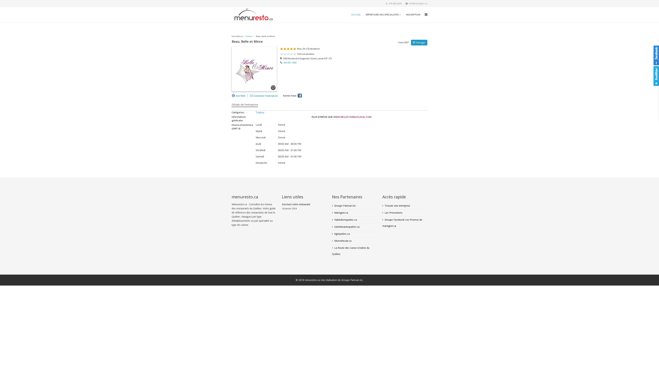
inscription (413, 14)
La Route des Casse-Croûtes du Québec (350, 251)
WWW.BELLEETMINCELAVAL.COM (352, 117)
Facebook (300, 96)
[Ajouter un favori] (273, 87)
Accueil (356, 14)
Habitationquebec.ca (345, 219)
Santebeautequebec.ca (347, 226)
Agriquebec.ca (342, 233)
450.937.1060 (290, 62)
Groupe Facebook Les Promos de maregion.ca (402, 222)
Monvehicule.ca (342, 240)
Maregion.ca (341, 212)
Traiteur (249, 36)
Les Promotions (393, 212)
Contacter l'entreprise (266, 95)
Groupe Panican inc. (345, 205)
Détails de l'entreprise (245, 104)
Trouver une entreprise (397, 205)
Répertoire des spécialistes (382, 14)
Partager (420, 42)
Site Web (240, 95)
